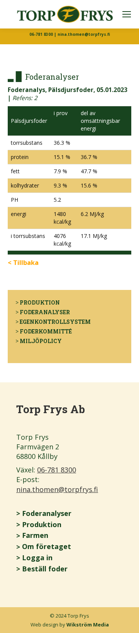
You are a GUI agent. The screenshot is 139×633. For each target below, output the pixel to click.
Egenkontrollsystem (55, 321)
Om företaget (46, 546)
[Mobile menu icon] (126, 14)
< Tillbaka (23, 262)
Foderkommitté (46, 331)
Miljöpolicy (41, 341)
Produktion (40, 302)
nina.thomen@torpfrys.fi (57, 489)
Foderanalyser (45, 312)
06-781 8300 (56, 469)
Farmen (35, 535)
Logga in (37, 557)
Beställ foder (45, 568)
